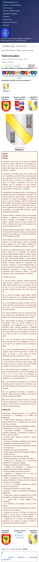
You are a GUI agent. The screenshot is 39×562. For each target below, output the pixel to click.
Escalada (11, 557)
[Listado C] (10, 73)
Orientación (7, 559)
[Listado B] (6, 73)
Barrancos (21, 557)
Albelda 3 (6, 91)
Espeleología (33, 557)
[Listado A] (3, 73)
